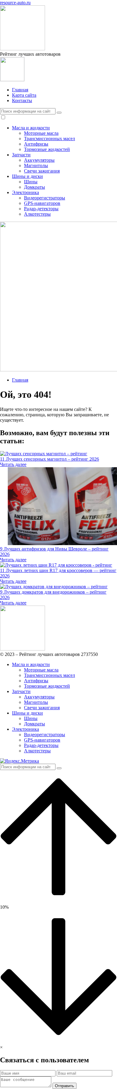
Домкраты (34, 187)
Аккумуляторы (39, 160)
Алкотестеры (37, 214)
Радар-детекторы (41, 208)
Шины (31, 181)
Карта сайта (24, 95)
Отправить (64, 1086)
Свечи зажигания (42, 170)
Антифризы (36, 143)
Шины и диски (27, 176)
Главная (20, 89)
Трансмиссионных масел (49, 138)
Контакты (22, 100)
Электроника (25, 192)
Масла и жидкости (31, 127)
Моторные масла (41, 133)
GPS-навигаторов (42, 203)
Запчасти (21, 154)
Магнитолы (36, 165)
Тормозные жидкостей (47, 149)
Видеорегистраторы (44, 197)
